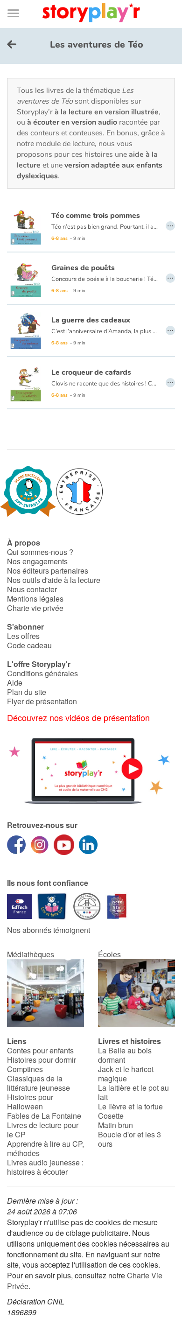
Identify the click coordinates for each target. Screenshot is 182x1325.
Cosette (111, 1115)
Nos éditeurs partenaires (47, 570)
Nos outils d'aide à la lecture (53, 580)
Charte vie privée (35, 608)
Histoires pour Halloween (30, 1102)
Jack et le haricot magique (126, 1074)
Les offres (23, 636)
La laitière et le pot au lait (133, 1092)
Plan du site (26, 692)
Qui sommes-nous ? (40, 552)
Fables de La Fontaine (44, 1115)
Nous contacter (32, 589)
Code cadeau (29, 645)
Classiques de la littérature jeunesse (38, 1083)
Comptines (25, 1069)
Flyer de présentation (42, 701)
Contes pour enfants (40, 1050)
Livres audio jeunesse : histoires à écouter (45, 1167)
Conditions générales (42, 673)
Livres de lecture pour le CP (42, 1130)
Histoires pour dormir (41, 1059)
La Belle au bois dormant (125, 1055)
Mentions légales (35, 598)
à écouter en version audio (72, 122)
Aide (14, 682)
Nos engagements (37, 561)
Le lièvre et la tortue (130, 1106)
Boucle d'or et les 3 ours (129, 1139)
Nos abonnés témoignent (48, 930)
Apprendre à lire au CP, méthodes (45, 1148)
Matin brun (115, 1125)
